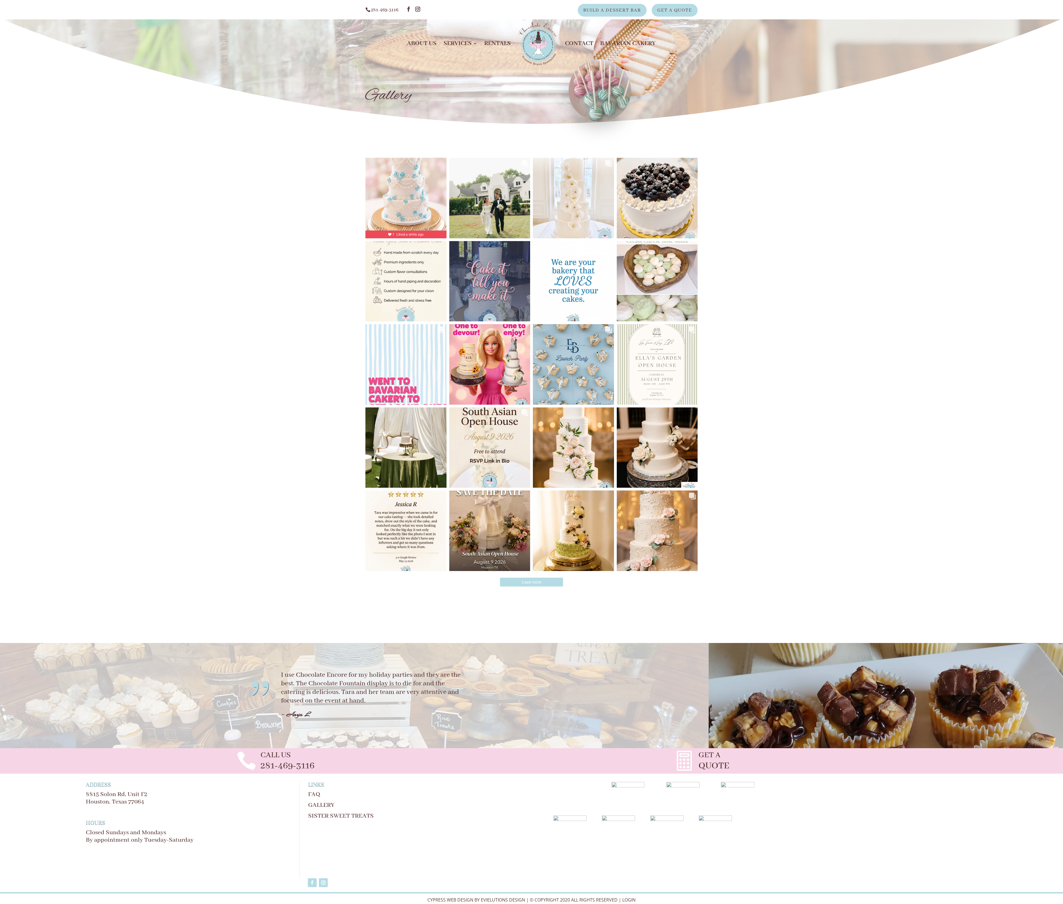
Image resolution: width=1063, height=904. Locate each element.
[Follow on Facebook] (312, 882)
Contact (579, 44)
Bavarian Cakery (628, 44)
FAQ (314, 794)
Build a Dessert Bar (612, 10)
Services (457, 44)
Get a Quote (674, 10)
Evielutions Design (503, 900)
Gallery (321, 805)
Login (629, 900)
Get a (709, 755)
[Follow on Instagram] (323, 882)
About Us (422, 44)
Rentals (497, 44)
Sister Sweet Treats (341, 816)
